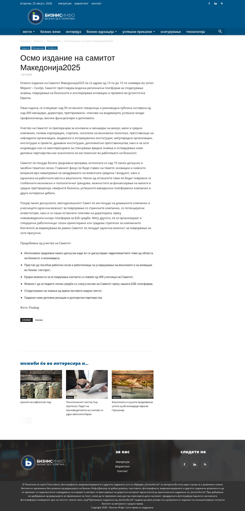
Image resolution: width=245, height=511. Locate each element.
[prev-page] (22, 420)
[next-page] (28, 420)
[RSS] (222, 3)
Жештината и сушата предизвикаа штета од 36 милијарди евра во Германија (132, 406)
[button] (220, 32)
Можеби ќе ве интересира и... (54, 363)
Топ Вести (51, 48)
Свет (23, 397)
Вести (27, 32)
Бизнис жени (50, 32)
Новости (38, 41)
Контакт (96, 3)
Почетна (25, 41)
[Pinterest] (42, 343)
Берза (70, 397)
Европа (116, 397)
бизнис (39, 319)
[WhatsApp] (50, 343)
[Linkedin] (215, 3)
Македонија (53, 41)
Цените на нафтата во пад (35, 402)
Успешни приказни (137, 32)
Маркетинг (81, 3)
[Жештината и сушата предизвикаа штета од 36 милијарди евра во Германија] (133, 384)
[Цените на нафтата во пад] (41, 384)
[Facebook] (209, 3)
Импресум (64, 3)
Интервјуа (73, 32)
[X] (33, 343)
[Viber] (68, 343)
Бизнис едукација (100, 32)
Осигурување (171, 32)
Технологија (195, 32)
